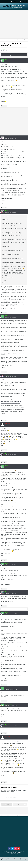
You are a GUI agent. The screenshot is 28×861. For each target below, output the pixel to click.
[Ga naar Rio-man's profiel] (2, 211)
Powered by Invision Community (14, 854)
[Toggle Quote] (3, 216)
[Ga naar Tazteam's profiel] (2, 138)
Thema (16, 851)
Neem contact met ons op (12, 852)
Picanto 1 (11, 50)
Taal (13, 851)
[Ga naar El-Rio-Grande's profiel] (2, 376)
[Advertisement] (14, 24)
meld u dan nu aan (22, 790)
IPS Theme (4, 851)
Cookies (19, 852)
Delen (7, 804)
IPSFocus (9, 851)
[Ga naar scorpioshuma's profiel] (2, 705)
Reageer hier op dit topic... (10, 797)
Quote (5, 105)
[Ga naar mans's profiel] (2, 60)
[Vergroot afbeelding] (20, 69)
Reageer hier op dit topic (14, 55)
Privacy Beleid (22, 851)
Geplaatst (10, 61)
